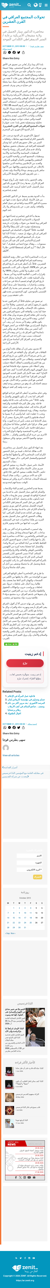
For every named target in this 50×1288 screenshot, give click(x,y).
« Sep (7, 933)
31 (25, 928)
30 (19, 928)
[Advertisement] (25, 814)
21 (8, 923)
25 (31, 923)
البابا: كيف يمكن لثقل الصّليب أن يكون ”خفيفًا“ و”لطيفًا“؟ (29, 1082)
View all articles (11, 755)
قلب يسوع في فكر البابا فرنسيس (28, 1107)
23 (19, 923)
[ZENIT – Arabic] (14, 5)
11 (31, 913)
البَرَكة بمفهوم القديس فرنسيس (27, 1094)
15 (14, 918)
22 (14, 923)
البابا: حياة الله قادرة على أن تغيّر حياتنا (29, 1068)
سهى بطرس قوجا (37, 46)
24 (25, 923)
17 (25, 918)
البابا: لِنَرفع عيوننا (22, 1120)
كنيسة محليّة (7, 49)
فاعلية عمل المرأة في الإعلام (21, 696)
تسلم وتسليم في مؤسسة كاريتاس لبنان (26, 699)
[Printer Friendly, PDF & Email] (11, 644)
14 (8, 918)
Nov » (13, 933)
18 (31, 918)
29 (14, 928)
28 (8, 928)
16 (19, 918)
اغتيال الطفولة (14, 713)
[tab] (15, 1143)
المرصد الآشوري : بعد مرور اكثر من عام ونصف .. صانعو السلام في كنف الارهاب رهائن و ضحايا (26, 706)
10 (25, 913)
